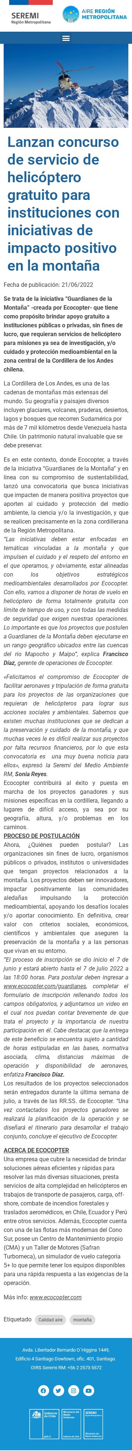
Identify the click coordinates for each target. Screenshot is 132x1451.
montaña (82, 1320)
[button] (66, 38)
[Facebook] (43, 1390)
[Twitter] (58, 1390)
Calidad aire (50, 1320)
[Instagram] (73, 1390)
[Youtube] (88, 1390)
